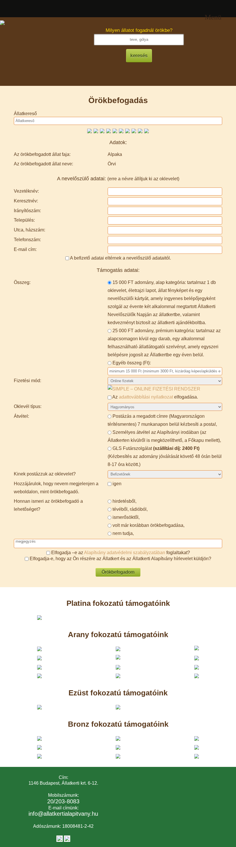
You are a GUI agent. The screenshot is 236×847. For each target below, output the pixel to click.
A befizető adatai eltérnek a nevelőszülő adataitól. (120, 258)
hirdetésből (124, 501)
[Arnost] (115, 130)
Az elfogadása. (154, 397)
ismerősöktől (125, 517)
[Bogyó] (121, 130)
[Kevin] (127, 130)
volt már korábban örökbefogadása (148, 525)
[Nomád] (89, 130)
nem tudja (123, 533)
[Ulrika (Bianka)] (140, 130)
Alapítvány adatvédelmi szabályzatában (124, 552)
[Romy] (102, 130)
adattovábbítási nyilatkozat (146, 397)
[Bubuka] (134, 130)
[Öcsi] (96, 130)
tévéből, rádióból (129, 509)
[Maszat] (108, 130)
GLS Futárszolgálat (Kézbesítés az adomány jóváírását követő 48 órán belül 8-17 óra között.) (165, 456)
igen (117, 483)
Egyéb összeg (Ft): (132, 362)
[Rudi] (146, 130)
